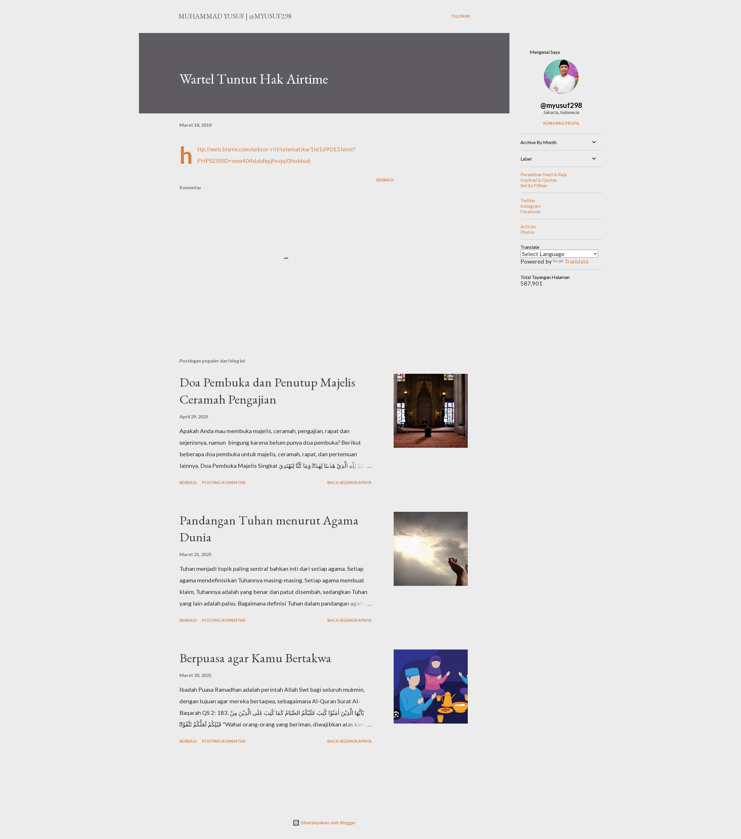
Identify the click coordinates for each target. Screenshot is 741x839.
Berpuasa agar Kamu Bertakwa (255, 658)
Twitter (527, 200)
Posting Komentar (223, 482)
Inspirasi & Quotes (538, 180)
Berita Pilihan (533, 185)
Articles (528, 226)
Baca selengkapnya (349, 482)
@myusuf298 (561, 105)
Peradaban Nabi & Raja (543, 174)
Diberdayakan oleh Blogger (328, 822)
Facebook (530, 211)
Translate (576, 261)
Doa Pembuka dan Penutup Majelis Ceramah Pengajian (267, 390)
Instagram (530, 206)
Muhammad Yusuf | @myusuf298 (234, 16)
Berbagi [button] (385, 179)
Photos (527, 232)
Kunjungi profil (561, 123)
